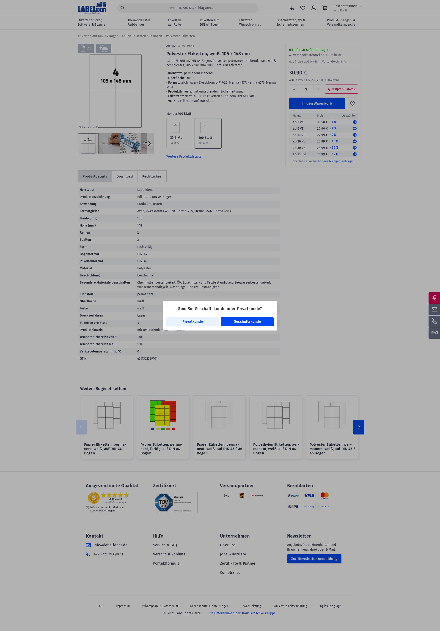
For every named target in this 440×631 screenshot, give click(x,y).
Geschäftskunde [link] (247, 321)
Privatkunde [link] (192, 321)
